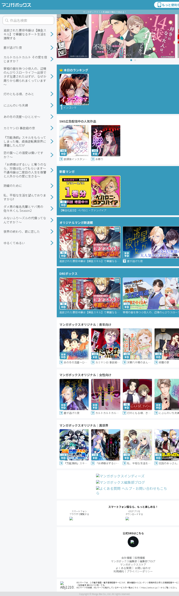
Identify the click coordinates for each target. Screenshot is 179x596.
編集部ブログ (147, 561)
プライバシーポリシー (140, 571)
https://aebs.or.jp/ (149, 587)
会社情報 (126, 557)
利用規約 (119, 571)
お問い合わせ (143, 568)
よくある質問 (123, 568)
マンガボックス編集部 (124, 561)
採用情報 (139, 557)
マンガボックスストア (133, 564)
